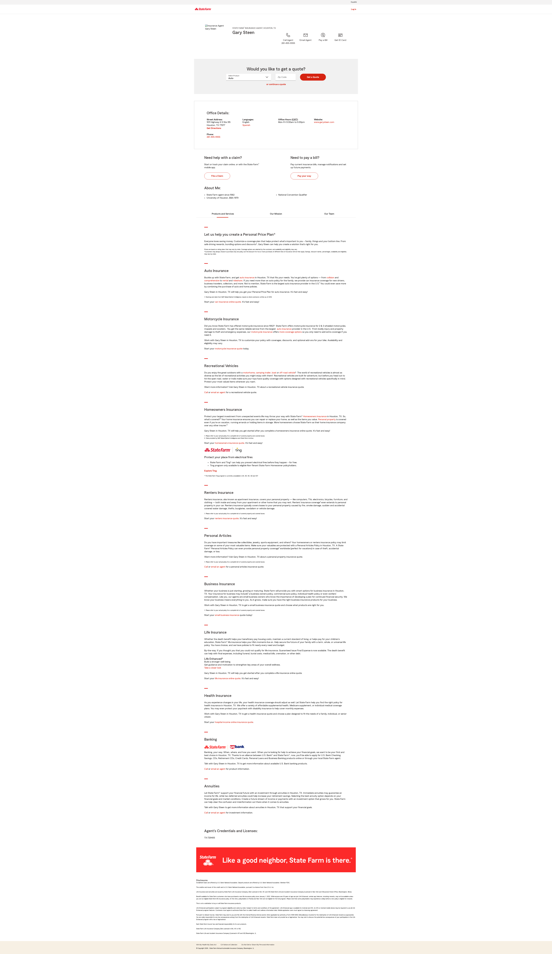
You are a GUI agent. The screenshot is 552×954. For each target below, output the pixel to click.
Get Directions (214, 128)
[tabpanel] (276, 125)
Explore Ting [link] (210, 471)
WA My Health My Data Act (206, 945)
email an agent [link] (218, 392)
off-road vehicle (287, 373)
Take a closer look (212, 668)
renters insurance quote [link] (227, 518)
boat (274, 373)
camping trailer (263, 373)
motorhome (249, 373)
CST (295, 119)
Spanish (246, 125)
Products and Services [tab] (223, 214)
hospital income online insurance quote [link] (234, 722)
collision (330, 277)
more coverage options (290, 332)
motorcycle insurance (261, 332)
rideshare (237, 280)
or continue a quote (276, 84)
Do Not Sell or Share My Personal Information (257, 945)
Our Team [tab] (329, 214)
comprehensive (211, 280)
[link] (305, 42)
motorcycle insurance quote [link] (229, 348)
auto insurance (247, 277)
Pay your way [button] (304, 176)
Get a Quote (313, 77)
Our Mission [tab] (276, 214)
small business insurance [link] (227, 615)
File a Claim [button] (217, 176)
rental (225, 280)
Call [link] (206, 392)
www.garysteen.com (324, 122)
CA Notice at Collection (229, 945)
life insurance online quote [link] (227, 678)
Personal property (327, 419)
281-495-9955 (213, 137)
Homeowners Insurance (315, 416)
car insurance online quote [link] (228, 302)
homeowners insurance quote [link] (229, 443)
